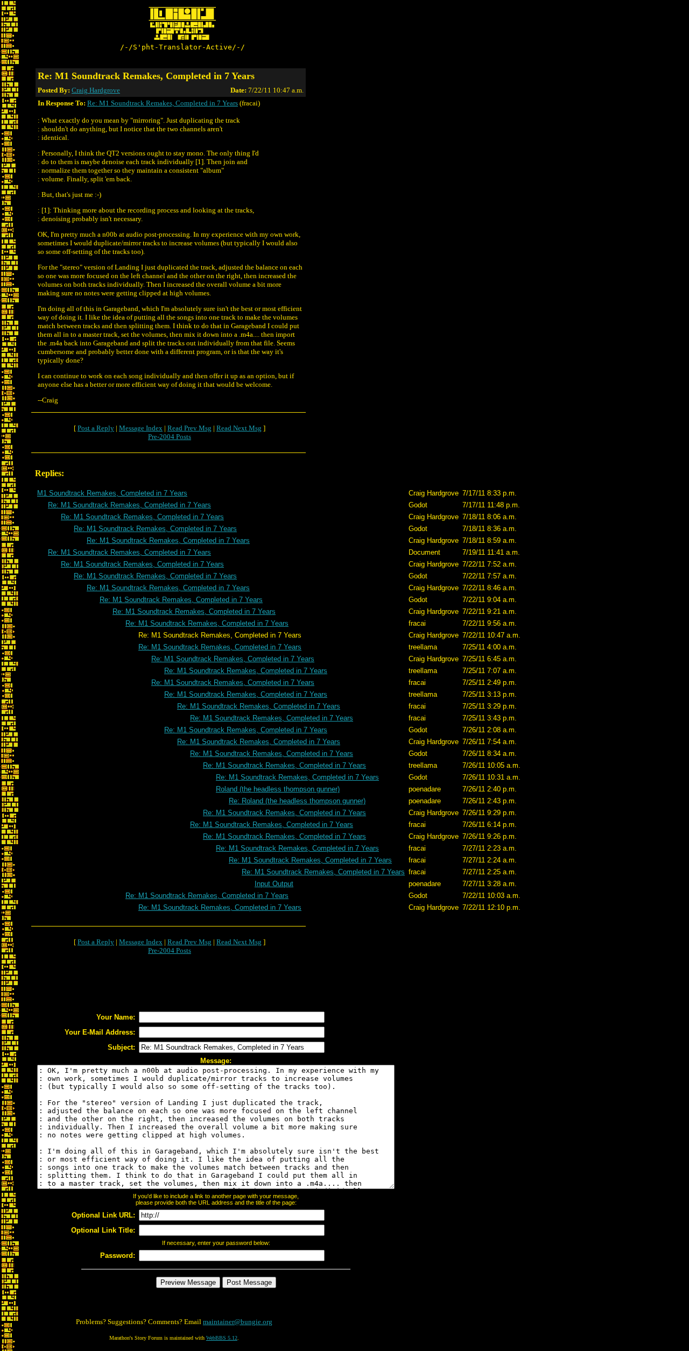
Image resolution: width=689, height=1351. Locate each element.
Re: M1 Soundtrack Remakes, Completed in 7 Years (162, 103)
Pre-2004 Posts (169, 437)
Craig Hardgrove (96, 90)
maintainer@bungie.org (237, 1322)
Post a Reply (96, 428)
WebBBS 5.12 (221, 1338)
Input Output (274, 884)
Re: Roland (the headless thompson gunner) (297, 801)
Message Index (141, 428)
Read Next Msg (239, 428)
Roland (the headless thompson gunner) (278, 789)
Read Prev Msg (189, 428)
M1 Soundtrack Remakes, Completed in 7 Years (112, 493)
